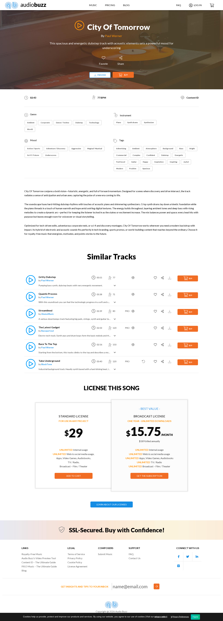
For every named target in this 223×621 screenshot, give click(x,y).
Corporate (45, 122)
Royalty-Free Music (32, 554)
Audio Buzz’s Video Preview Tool (39, 558)
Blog (126, 5)
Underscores (50, 155)
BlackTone (46, 364)
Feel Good (120, 162)
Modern (119, 168)
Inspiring (173, 162)
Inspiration (159, 162)
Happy (145, 162)
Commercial (121, 155)
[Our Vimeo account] (178, 565)
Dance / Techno (62, 122)
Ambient (30, 122)
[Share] (163, 277)
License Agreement (77, 566)
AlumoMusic (47, 314)
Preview (101, 75)
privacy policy (160, 617)
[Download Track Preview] (170, 277)
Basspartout (47, 330)
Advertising (121, 148)
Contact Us (134, 558)
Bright (192, 148)
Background (168, 148)
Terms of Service (76, 554)
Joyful (186, 162)
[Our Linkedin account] (196, 556)
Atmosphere (151, 148)
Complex (136, 155)
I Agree (195, 617)
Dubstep (79, 122)
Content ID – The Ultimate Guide (39, 562)
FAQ (178, 5)
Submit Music (105, 554)
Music (93, 5)
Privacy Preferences (180, 617)
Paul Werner (113, 36)
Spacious (146, 168)
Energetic (179, 155)
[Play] (78, 25)
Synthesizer (149, 122)
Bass (181, 148)
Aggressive (76, 148)
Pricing (110, 5)
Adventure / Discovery (55, 148)
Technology (94, 122)
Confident (150, 155)
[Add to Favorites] (156, 277)
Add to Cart (73, 476)
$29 (126, 75)
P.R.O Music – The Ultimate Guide (39, 566)
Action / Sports (33, 148)
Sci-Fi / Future (33, 155)
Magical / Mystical (94, 148)
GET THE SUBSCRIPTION (149, 476)
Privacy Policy (75, 558)
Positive (132, 168)
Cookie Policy (75, 562)
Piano (118, 122)
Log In (197, 5)
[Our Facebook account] (178, 556)
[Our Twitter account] (187, 556)
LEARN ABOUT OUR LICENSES (111, 504)
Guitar (134, 162)
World (30, 129)
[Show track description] (115, 285)
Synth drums (132, 122)
